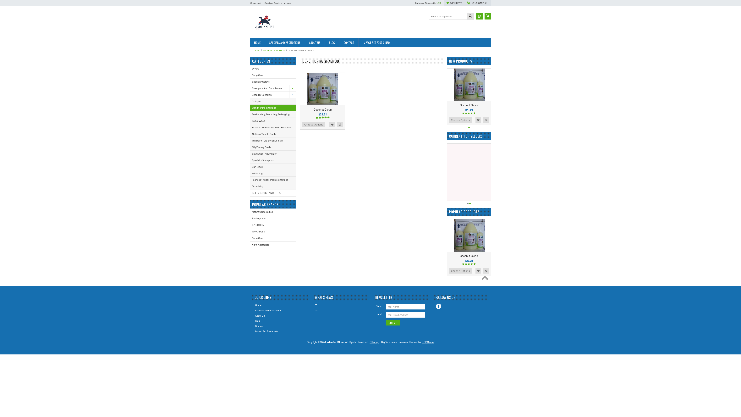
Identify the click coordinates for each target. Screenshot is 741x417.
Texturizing (257, 186)
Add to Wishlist (332, 124)
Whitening (257, 173)
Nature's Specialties (262, 211)
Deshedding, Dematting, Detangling (271, 114)
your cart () (479, 2)
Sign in (268, 2)
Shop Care (257, 75)
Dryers (255, 68)
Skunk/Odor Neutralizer (264, 153)
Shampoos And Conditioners (267, 88)
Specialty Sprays (261, 81)
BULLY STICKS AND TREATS (267, 192)
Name (379, 306)
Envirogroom (259, 218)
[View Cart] (488, 16)
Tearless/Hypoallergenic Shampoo (270, 179)
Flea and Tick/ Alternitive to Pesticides (272, 127)
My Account (255, 2)
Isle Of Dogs (258, 231)
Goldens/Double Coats (264, 134)
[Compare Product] (479, 16)
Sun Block (257, 166)
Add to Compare (340, 124)
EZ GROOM (258, 224)
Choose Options (313, 124)
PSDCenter (428, 342)
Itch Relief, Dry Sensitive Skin (267, 140)
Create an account (282, 2)
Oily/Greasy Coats (261, 147)
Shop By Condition (274, 50)
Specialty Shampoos (263, 160)
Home (257, 50)
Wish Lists (456, 2)
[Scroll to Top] (486, 279)
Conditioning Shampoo (264, 107)
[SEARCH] (470, 16)
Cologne (256, 101)
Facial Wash (258, 120)
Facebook (438, 306)
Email (379, 314)
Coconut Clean (323, 109)
